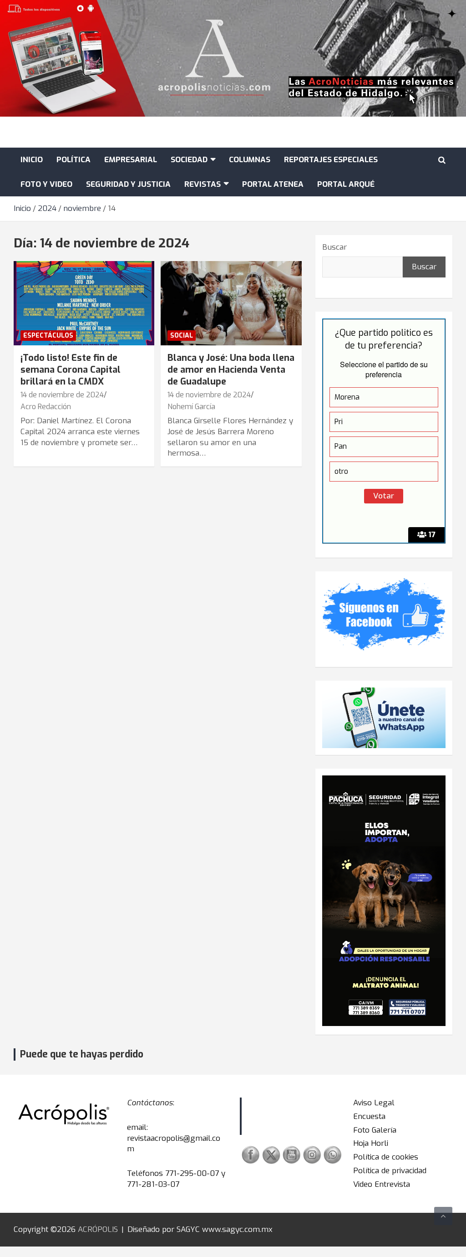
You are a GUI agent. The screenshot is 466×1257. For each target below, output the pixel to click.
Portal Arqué (346, 184)
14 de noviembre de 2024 (62, 395)
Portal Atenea (273, 184)
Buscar (334, 247)
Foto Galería (374, 1130)
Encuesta (369, 1116)
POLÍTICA (73, 159)
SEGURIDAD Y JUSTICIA (128, 184)
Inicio (31, 159)
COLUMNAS (249, 159)
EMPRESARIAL (130, 159)
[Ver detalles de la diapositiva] (384, 900)
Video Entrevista (381, 1184)
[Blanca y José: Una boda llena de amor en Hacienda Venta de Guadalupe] (231, 303)
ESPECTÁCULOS (48, 335)
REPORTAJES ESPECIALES (331, 159)
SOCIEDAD (189, 159)
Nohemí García (191, 406)
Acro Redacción (45, 406)
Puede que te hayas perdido (81, 1054)
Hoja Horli (370, 1143)
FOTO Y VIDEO (46, 184)
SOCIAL (181, 335)
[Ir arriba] (443, 1216)
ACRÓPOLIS (98, 1229)
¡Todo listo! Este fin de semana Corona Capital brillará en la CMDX (70, 370)
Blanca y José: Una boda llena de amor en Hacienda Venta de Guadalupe (230, 370)
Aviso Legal (374, 1103)
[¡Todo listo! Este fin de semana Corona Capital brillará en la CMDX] (84, 303)
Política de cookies (385, 1157)
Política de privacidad (389, 1170)
